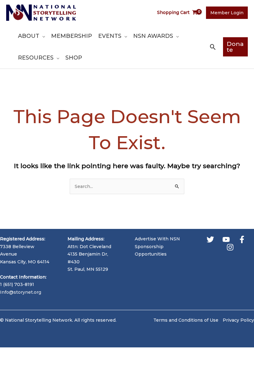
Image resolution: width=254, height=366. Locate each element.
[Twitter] (210, 239)
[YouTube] (226, 239)
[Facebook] (242, 239)
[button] (42, 36)
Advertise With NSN (157, 239)
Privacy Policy (238, 320)
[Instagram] (230, 247)
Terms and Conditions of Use (185, 320)
